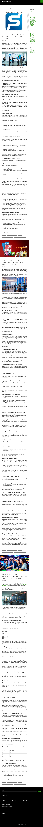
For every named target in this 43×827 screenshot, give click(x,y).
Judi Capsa (25, 3)
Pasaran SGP (9, 235)
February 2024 (32, 39)
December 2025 (33, 18)
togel (2, 816)
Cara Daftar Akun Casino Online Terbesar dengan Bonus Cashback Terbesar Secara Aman (16, 800)
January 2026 (32, 17)
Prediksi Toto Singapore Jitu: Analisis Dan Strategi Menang (14, 37)
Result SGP (19, 235)
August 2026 (32, 11)
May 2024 (32, 36)
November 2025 (33, 19)
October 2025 (32, 20)
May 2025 (32, 25)
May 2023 (32, 43)
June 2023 (32, 42)
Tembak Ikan (32, 56)
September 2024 (33, 32)
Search (3, 790)
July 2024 (31, 34)
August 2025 (32, 22)
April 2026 (32, 14)
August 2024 (32, 33)
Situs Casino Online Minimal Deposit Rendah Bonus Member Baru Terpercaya (14, 797)
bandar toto (3, 813)
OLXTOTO (24, 824)
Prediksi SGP (15, 235)
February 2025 (32, 28)
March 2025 (32, 27)
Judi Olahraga (30, 3)
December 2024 (33, 29)
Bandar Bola (10, 3)
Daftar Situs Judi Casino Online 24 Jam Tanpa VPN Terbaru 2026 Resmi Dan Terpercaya (16, 799)
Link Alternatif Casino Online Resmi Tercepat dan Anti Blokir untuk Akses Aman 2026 (15, 798)
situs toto (3, 820)
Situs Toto (3, 809)
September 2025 (33, 21)
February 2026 (32, 16)
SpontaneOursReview (6, 1)
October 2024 (32, 31)
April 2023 (32, 44)
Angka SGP (4, 235)
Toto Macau (36, 3)
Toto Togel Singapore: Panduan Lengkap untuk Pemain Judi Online (13, 263)
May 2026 (32, 13)
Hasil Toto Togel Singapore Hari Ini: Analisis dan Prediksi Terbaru (14, 576)
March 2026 (32, 15)
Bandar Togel (15, 3)
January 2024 (32, 40)
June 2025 (32, 24)
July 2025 (31, 23)
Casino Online (32, 51)
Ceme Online (20, 3)
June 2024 (32, 35)
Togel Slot (40, 3)
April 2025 (32, 26)
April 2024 (32, 37)
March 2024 (32, 38)
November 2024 (33, 30)
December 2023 (33, 41)
